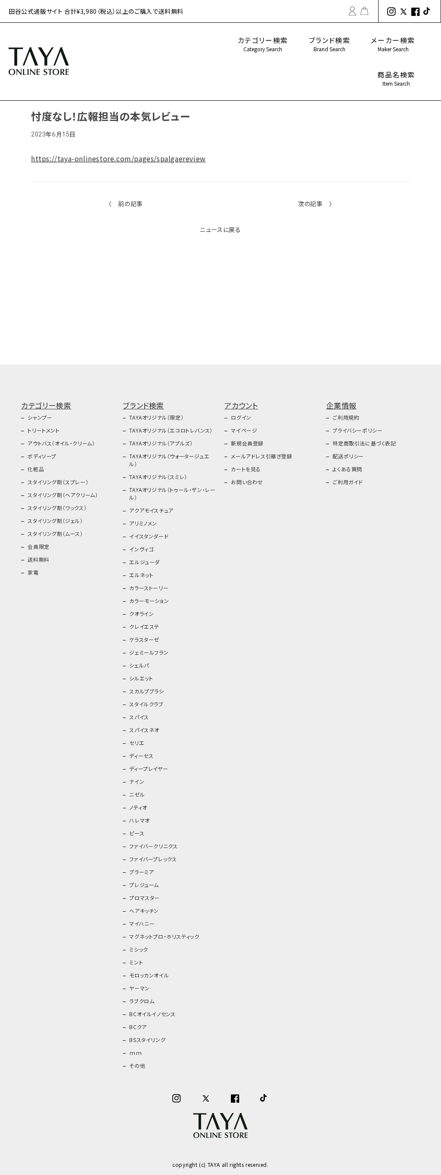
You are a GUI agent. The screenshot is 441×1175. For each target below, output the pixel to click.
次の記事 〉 (315, 203)
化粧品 (36, 469)
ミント (136, 962)
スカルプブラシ (146, 691)
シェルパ (139, 665)
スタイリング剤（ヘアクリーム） (63, 494)
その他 (137, 1065)
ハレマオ (139, 820)
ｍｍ (135, 1052)
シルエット (141, 678)
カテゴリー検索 (263, 44)
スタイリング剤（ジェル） (55, 520)
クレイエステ (144, 626)
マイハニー (142, 923)
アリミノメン (143, 523)
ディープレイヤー (148, 768)
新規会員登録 (247, 443)
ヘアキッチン (144, 910)
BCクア (137, 1026)
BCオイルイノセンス (152, 1013)
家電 (33, 572)
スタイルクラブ (146, 704)
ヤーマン (139, 988)
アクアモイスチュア (151, 510)
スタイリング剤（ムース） (55, 533)
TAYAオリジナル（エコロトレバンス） (170, 430)
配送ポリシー (348, 456)
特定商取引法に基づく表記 (364, 443)
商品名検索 (396, 78)
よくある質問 (347, 469)
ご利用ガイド (347, 481)
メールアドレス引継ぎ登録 (261, 456)
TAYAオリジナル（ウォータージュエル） (169, 459)
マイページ (244, 430)
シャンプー (40, 417)
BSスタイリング (147, 1039)
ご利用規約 (345, 417)
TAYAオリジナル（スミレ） (158, 476)
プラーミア (141, 871)
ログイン (241, 417)
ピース (136, 833)
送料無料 (38, 559)
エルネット (141, 574)
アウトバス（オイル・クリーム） (61, 443)
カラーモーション (149, 600)
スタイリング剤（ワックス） (57, 507)
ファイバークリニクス (153, 846)
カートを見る (246, 469)
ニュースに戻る (220, 229)
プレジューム (144, 884)
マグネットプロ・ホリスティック (164, 936)
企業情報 (341, 405)
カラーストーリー (148, 587)
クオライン (141, 613)
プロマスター (144, 897)
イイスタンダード (148, 536)
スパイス (139, 716)
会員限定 (38, 546)
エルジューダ (144, 562)
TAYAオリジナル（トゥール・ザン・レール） (172, 493)
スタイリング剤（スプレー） (58, 481)
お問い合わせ (247, 481)
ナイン (136, 781)
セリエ (136, 742)
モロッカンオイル (149, 975)
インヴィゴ (141, 549)
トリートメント (43, 430)
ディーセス (141, 755)
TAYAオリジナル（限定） (156, 417)
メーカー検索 (393, 44)
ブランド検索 (330, 44)
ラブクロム (141, 1001)
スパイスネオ (144, 729)
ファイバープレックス (153, 859)
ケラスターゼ (144, 639)
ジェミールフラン (148, 652)
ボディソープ (42, 456)
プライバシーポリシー (357, 430)
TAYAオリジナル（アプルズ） (161, 443)
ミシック (138, 949)
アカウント (241, 405)
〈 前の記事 (126, 203)
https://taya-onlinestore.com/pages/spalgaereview (118, 158)
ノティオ (138, 807)
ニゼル (137, 794)
